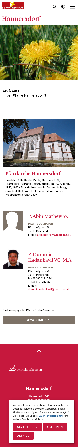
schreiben (28, 370)
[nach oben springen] (39, 351)
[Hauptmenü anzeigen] (72, 6)
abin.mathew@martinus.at (54, 234)
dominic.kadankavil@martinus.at (48, 289)
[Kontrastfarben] (63, 6)
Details (23, 435)
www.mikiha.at (39, 319)
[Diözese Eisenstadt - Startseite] (13, 5)
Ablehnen (55, 427)
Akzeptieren (27, 427)
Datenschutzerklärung (51, 415)
